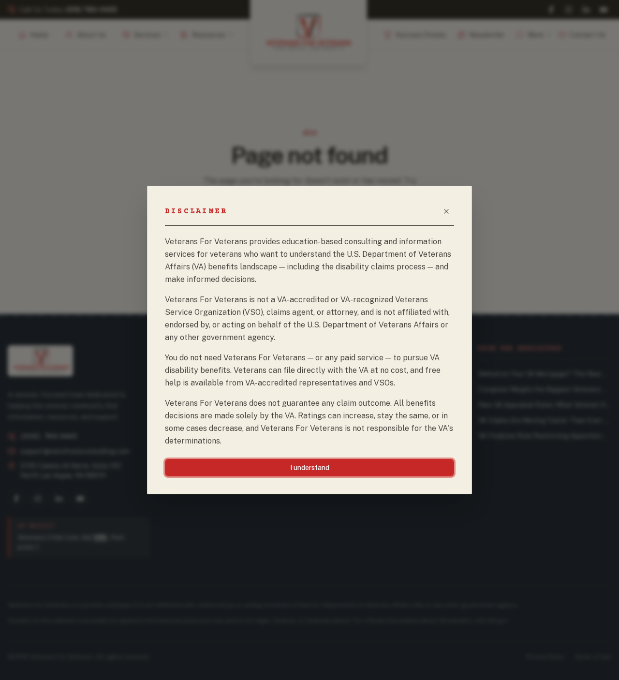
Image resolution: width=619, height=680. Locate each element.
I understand (309, 468)
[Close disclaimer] (446, 211)
